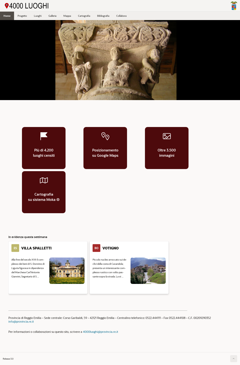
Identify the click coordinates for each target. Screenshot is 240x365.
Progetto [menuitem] (22, 15)
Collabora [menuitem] (121, 15)
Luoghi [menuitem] (37, 15)
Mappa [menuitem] (67, 15)
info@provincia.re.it (21, 321)
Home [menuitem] (7, 15)
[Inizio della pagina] (233, 358)
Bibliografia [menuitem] (103, 15)
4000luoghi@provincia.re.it (100, 332)
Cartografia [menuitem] (84, 15)
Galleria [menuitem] (52, 15)
